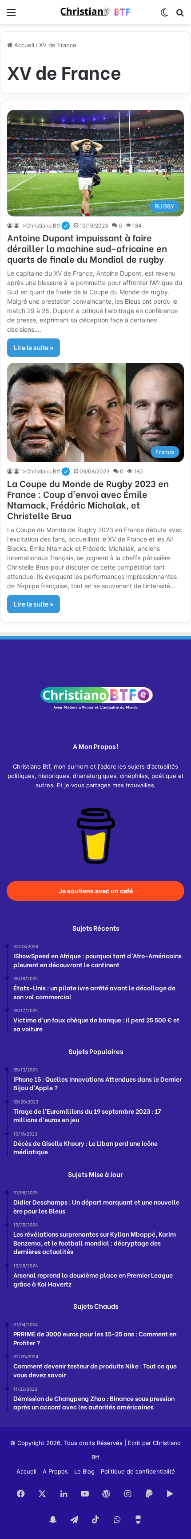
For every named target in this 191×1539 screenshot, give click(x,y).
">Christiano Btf (45, 225)
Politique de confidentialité (138, 1471)
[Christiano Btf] (95, 12)
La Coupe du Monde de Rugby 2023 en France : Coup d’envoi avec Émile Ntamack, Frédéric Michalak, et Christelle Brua (88, 498)
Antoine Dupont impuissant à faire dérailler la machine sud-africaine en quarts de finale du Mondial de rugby (87, 248)
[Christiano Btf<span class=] (10, 225)
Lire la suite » (33, 347)
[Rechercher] (179, 15)
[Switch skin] (164, 15)
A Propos (55, 1471)
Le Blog (84, 1471)
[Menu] (11, 15)
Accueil (23, 45)
